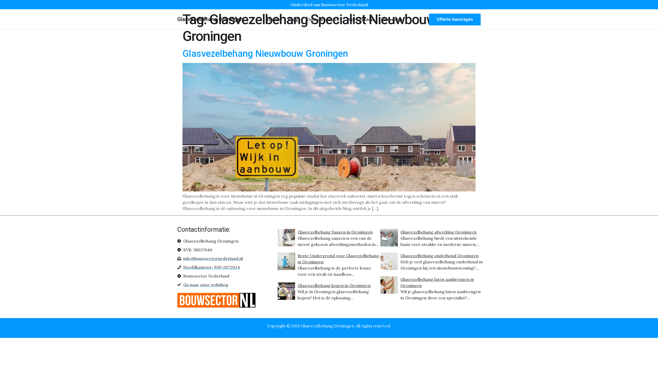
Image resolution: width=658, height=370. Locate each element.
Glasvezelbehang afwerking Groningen (438, 232)
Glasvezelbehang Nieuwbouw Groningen (265, 53)
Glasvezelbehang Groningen (210, 19)
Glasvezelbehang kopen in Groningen (334, 285)
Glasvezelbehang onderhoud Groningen (439, 255)
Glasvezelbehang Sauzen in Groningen (335, 232)
